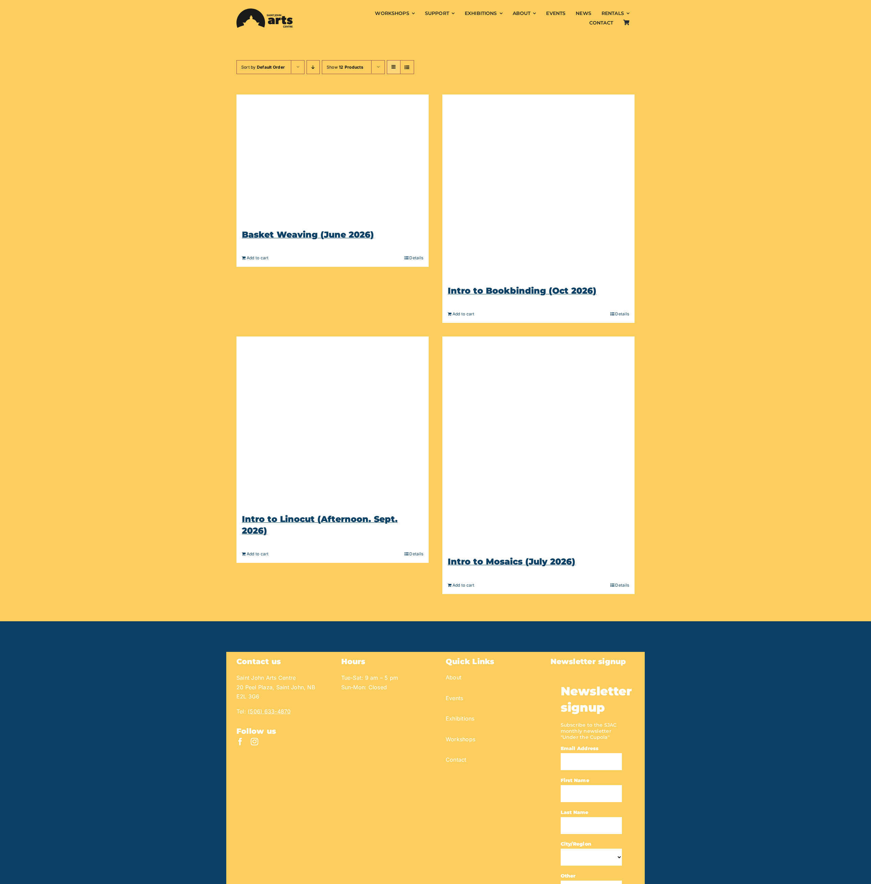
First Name (575, 780)
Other (568, 876)
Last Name (575, 812)
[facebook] (240, 741)
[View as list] (407, 67)
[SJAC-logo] (264, 11)
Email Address (580, 748)
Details (416, 257)
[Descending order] (313, 67)
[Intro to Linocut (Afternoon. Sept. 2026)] (332, 422)
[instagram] (254, 741)
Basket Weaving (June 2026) (308, 234)
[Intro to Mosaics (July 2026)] (538, 443)
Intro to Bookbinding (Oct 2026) (522, 290)
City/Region (576, 844)
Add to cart (258, 257)
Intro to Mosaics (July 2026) (511, 561)
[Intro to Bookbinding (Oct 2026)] (538, 186)
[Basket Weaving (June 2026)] (332, 158)
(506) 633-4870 (269, 711)
